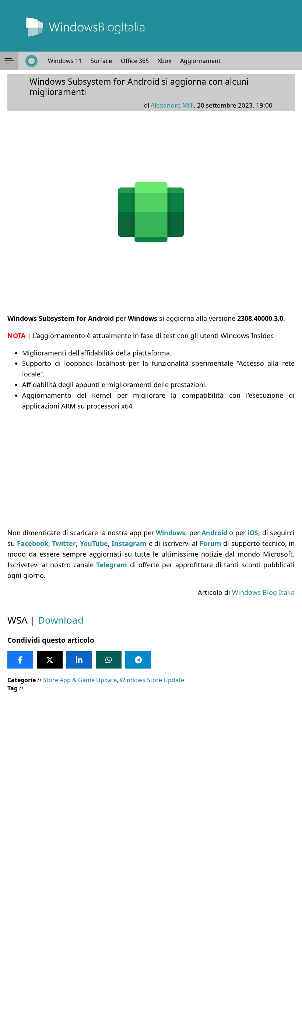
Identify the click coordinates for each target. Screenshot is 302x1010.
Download (61, 620)
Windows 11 (65, 61)
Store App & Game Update (80, 680)
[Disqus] (151, 910)
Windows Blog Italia (263, 592)
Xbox (164, 61)
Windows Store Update (152, 680)
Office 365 (135, 61)
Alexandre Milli (172, 105)
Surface (101, 61)
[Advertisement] (151, 469)
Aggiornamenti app (207, 61)
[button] (9, 61)
